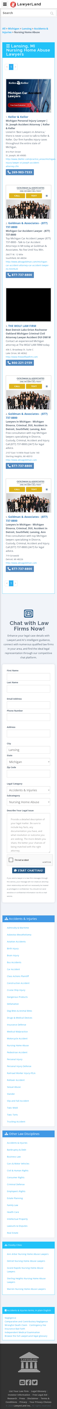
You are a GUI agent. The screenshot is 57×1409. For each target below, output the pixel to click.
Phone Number (15, 710)
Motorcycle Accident (17, 1038)
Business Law (14, 1156)
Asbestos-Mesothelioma (19, 934)
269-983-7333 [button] (21, 172)
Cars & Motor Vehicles (18, 1163)
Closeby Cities (15, 1245)
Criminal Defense (16, 1184)
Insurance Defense (16, 1024)
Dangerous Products (17, 997)
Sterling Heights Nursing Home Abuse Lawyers (26, 1280)
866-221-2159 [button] (21, 363)
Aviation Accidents (16, 941)
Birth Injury (13, 948)
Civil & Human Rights (17, 1170)
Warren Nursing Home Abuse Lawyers (26, 1289)
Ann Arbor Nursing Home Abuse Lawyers (28, 1254)
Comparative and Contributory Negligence (26, 1321)
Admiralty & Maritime (18, 927)
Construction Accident (18, 983)
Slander (11, 1093)
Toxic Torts (12, 1114)
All (3, 28)
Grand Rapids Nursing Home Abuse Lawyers (25, 1269)
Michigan (13, 28)
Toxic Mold (12, 1107)
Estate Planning (15, 1198)
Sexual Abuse (14, 1087)
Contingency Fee (37, 1325)
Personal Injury (14, 1059)
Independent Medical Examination (22, 1332)
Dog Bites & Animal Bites (19, 1010)
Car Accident (13, 969)
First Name (12, 670)
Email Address (14, 698)
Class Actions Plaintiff (18, 976)
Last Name (12, 682)
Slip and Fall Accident (18, 1100)
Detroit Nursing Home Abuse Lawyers (26, 1261)
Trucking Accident (16, 1121)
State (9, 755)
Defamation (13, 1003)
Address (11, 727)
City (9, 743)
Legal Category (14, 783)
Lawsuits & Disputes (17, 1225)
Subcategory (13, 795)
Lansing (26, 28)
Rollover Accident (16, 1080)
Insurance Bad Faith (15, 1328)
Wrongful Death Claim (16, 1325)
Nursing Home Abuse (18, 1045)
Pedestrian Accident (17, 1052)
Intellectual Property (17, 1219)
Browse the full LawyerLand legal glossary (26, 1335)
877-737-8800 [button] (21, 275)
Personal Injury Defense (19, 1066)
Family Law (12, 1205)
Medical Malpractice (17, 1031)
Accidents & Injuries (23, 919)
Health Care (13, 1212)
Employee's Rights (16, 1191)
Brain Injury (13, 955)
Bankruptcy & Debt (16, 1149)
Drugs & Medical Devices (19, 1017)
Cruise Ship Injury (16, 990)
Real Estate (12, 1232)
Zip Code (11, 767)
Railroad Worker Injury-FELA (21, 1073)
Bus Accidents (14, 962)
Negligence (10, 1317)
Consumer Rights (15, 1177)
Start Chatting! (30, 870)
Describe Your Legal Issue (20, 810)
